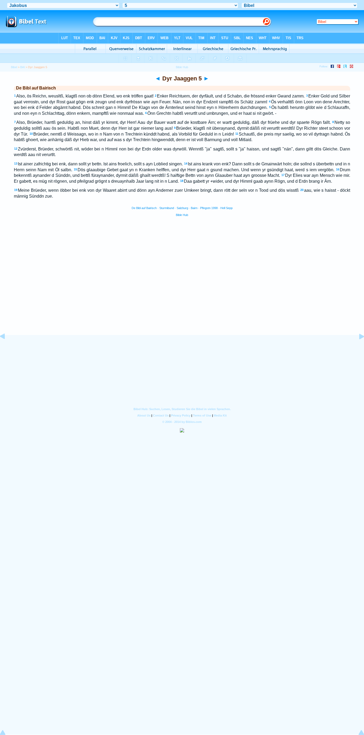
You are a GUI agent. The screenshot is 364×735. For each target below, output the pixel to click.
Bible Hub (182, 215)
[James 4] (6, 348)
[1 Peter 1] (357, 348)
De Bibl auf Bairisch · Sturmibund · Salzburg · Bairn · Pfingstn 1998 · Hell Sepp (182, 208)
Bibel (14, 67)
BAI (22, 67)
